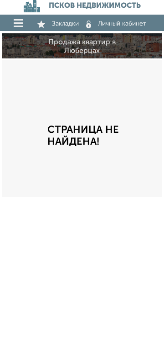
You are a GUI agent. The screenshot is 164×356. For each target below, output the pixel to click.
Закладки (65, 24)
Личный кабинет (122, 24)
